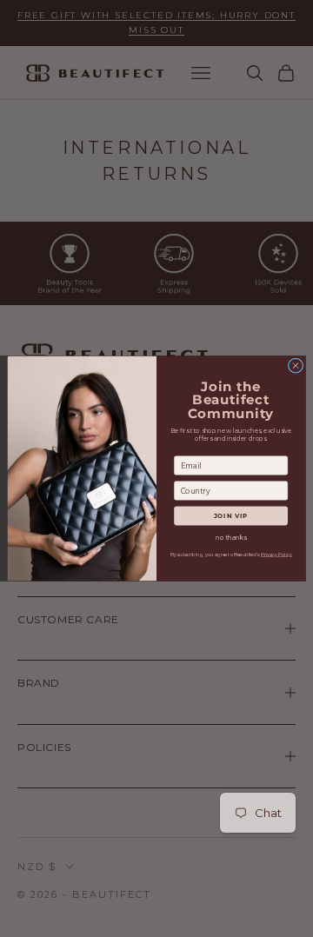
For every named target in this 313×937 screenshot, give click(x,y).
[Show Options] (280, 491)
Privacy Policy (276, 555)
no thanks (231, 538)
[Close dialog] (295, 365)
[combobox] (229, 491)
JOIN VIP (231, 515)
